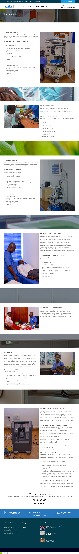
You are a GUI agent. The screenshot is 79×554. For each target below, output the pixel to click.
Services (24, 527)
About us (28, 6)
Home (22, 6)
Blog (42, 6)
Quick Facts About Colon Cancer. (51, 528)
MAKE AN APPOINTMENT (68, 1)
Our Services (36, 6)
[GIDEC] (9, 6)
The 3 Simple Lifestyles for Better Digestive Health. (50, 541)
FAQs (47, 6)
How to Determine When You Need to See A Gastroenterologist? (51, 535)
